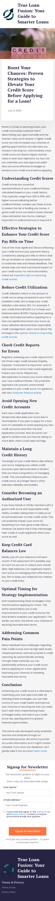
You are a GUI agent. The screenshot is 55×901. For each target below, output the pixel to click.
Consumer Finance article (26, 392)
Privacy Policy (9, 892)
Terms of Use (8, 887)
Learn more (40, 751)
